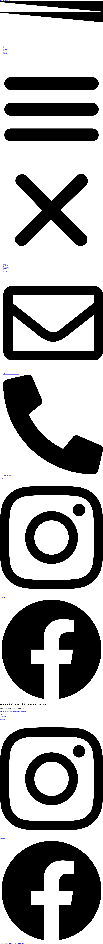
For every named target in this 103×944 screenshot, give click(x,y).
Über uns (5, 48)
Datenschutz (3, 716)
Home (4, 46)
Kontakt (5, 53)
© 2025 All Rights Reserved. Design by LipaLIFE (13, 711)
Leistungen (6, 49)
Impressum (3, 714)
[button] (51, 159)
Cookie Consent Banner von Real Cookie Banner (12, 943)
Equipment (6, 50)
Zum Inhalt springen (5, 0)
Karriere (5, 52)
